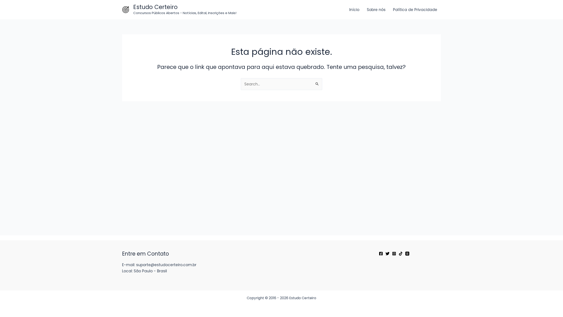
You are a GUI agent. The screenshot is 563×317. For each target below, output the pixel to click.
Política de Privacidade (415, 9)
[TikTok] (401, 254)
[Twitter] (387, 254)
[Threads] (407, 254)
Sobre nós (376, 9)
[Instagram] (394, 254)
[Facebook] (381, 254)
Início (354, 9)
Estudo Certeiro (155, 7)
